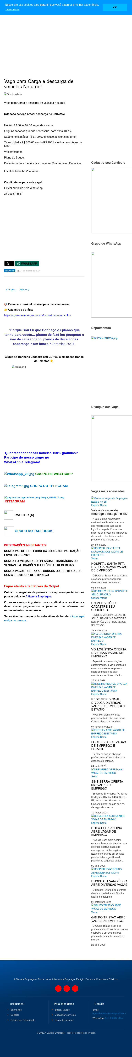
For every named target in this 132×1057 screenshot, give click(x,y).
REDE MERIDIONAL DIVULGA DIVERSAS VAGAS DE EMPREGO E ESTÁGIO (108, 704)
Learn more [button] (12, 9)
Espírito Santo (99, 505)
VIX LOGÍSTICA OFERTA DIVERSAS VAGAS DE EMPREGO (108, 652)
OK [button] (115, 7)
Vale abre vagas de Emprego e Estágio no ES (109, 512)
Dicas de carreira (63, 1020)
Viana (94, 912)
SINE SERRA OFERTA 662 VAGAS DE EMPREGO (107, 784)
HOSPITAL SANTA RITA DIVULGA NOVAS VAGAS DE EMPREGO (109, 566)
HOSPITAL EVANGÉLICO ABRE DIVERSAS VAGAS (109, 883)
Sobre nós (16, 1009)
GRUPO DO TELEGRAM (49, 486)
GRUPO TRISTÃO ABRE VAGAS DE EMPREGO (108, 919)
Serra (94, 776)
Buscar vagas (62, 1009)
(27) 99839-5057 (114, 1018)
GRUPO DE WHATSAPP (54, 474)
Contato (14, 1014)
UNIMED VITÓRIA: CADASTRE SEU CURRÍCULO (104, 606)
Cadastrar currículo (65, 1014)
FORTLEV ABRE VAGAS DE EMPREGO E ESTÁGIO (108, 745)
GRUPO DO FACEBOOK (34, 531)
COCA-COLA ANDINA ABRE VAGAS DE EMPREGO (106, 831)
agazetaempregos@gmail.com (109, 1013)
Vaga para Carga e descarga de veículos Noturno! (39, 83)
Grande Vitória (99, 598)
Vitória (94, 558)
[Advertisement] (66, 40)
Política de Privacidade (22, 1020)
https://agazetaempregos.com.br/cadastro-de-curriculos (37, 315)
